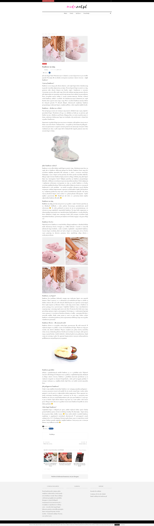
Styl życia (78, 13)
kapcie (50, 426)
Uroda (71, 13)
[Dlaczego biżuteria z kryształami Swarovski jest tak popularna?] (65, 457)
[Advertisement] (77, 23)
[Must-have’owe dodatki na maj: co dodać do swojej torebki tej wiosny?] (50, 457)
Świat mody (86, 13)
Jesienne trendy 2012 (83, 443)
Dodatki (44, 63)
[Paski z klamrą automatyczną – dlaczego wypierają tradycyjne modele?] (79, 457)
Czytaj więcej (122, 524)
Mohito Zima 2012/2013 (47, 443)
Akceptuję (117, 524)
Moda (65, 13)
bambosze (46, 426)
